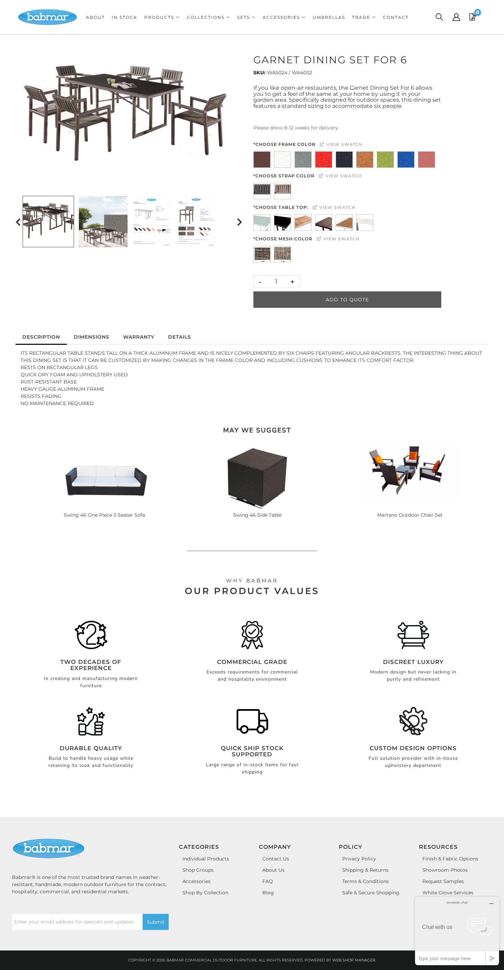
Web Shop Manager (353, 960)
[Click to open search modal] (439, 17)
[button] (162, 17)
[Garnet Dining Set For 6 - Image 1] (48, 221)
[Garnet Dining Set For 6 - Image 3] (152, 221)
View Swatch (344, 144)
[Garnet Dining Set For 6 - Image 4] (197, 221)
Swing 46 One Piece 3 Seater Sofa (104, 515)
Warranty (138, 337)
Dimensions (91, 337)
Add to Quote (347, 300)
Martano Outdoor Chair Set (410, 515)
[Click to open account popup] (456, 17)
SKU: (259, 73)
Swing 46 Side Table (257, 515)
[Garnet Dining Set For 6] (128, 115)
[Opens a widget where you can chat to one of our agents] (457, 931)
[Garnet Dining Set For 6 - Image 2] (103, 221)
